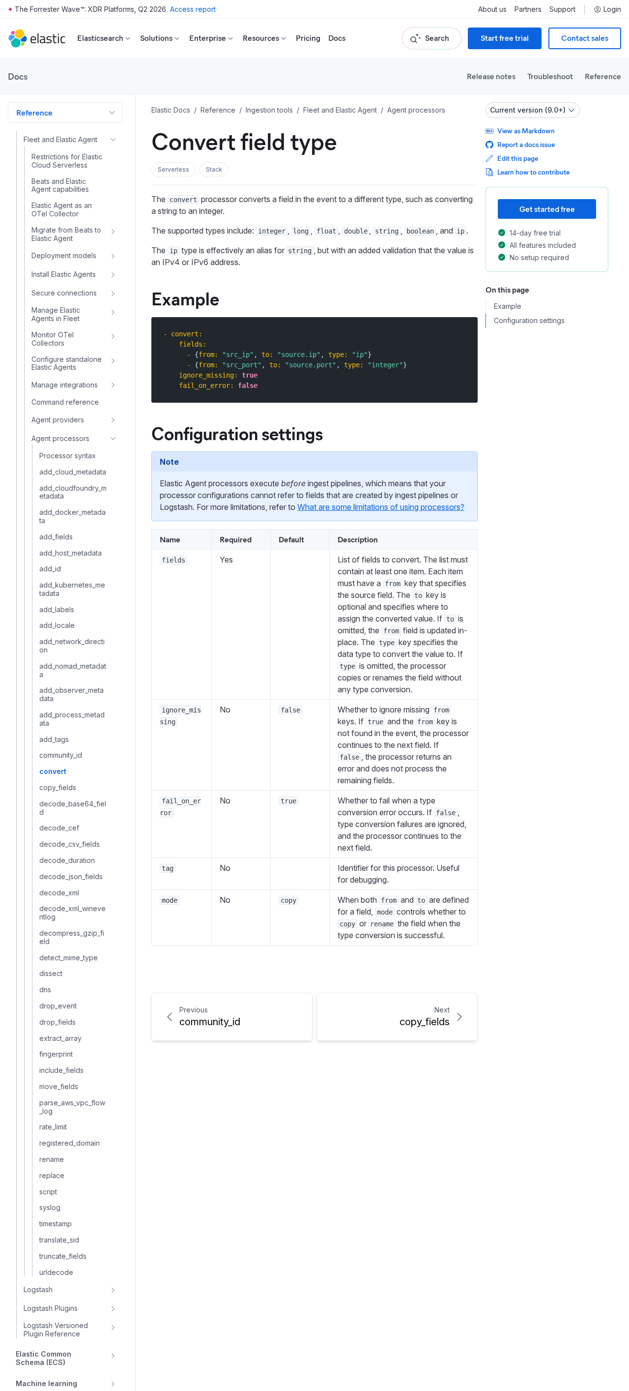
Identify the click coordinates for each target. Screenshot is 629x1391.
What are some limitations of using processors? (380, 507)
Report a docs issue (526, 144)
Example (185, 298)
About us (492, 9)
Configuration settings (237, 432)
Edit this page (517, 158)
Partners (528, 9)
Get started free (547, 209)
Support (562, 9)
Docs (336, 38)
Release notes (491, 76)
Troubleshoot (550, 76)
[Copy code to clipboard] (463, 333)
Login (612, 9)
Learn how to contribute (533, 172)
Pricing (308, 38)
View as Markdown (526, 130)
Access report (193, 9)
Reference (603, 76)
